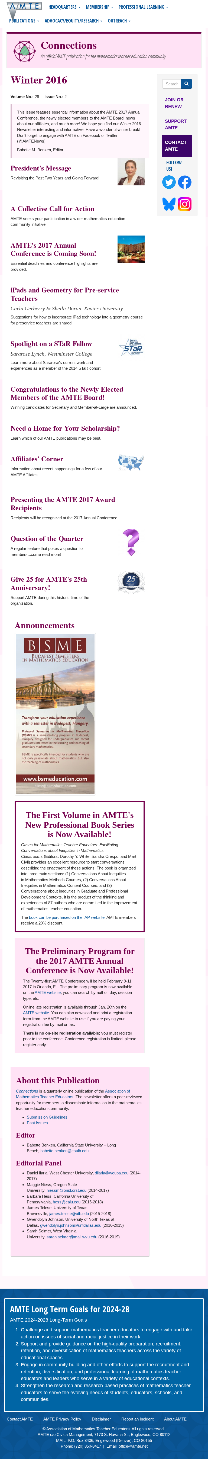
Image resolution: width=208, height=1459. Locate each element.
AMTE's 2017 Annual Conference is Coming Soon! (53, 249)
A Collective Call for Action (52, 208)
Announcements (44, 625)
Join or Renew (174, 103)
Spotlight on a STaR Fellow (51, 343)
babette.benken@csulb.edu (64, 1150)
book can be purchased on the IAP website (67, 917)
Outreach (118, 21)
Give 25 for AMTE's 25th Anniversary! (49, 583)
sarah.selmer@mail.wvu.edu (72, 1237)
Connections (69, 44)
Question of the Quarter (47, 538)
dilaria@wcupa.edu (111, 1173)
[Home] (26, 12)
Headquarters (63, 7)
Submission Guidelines (47, 1117)
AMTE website (48, 992)
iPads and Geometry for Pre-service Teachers (65, 294)
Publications (23, 21)
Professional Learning (142, 7)
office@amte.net (133, 1446)
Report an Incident (137, 1419)
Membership (98, 7)
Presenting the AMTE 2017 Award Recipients (63, 503)
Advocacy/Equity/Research (72, 21)
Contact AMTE (176, 146)
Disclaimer (101, 1419)
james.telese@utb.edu (69, 1213)
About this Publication (58, 1080)
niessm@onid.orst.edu (66, 1190)
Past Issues (37, 1122)
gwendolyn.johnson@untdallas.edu (70, 1225)
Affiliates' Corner (37, 458)
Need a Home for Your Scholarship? (65, 428)
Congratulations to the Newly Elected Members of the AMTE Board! (67, 393)
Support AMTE (176, 124)
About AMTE (175, 1419)
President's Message (41, 168)
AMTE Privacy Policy (62, 1419)
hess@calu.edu (66, 1202)
